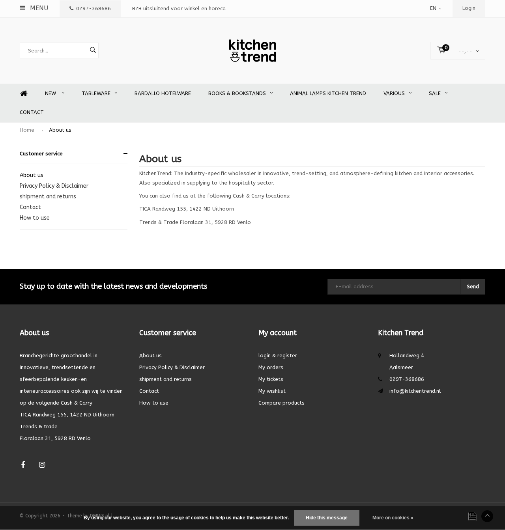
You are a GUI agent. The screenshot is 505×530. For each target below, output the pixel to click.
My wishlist (272, 391)
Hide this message (327, 518)
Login (468, 8)
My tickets (270, 379)
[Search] (93, 50)
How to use (35, 218)
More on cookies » (392, 518)
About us (60, 130)
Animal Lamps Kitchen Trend (328, 93)
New (51, 93)
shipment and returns (48, 196)
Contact (32, 112)
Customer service (41, 154)
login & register (277, 355)
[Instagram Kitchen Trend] (42, 465)
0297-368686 (93, 8)
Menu (38, 8)
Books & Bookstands (237, 93)
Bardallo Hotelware (163, 93)
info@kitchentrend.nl (415, 391)
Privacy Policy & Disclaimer (54, 186)
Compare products (281, 403)
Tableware (96, 93)
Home (24, 93)
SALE (435, 93)
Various (394, 93)
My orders (270, 367)
